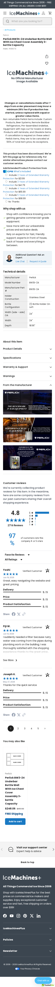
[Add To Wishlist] (47, 63)
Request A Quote (38, 261)
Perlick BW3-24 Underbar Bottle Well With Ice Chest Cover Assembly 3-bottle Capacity (15, 790)
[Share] (47, 56)
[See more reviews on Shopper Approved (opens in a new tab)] (24, 614)
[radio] (40, 513)
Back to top (27, 862)
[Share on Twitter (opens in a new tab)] (19, 614)
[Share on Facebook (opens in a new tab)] (13, 614)
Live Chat (20, 261)
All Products (10, 30)
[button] (50, 13)
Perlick (6, 35)
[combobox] (27, 21)
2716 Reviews (18, 525)
